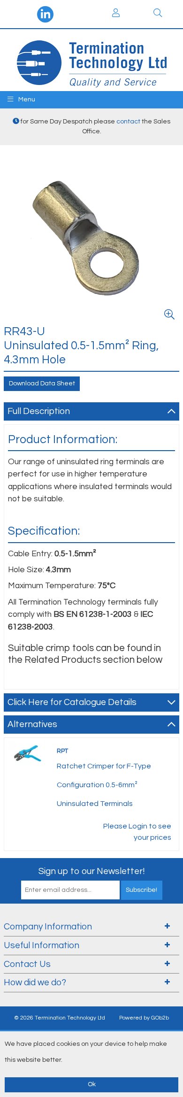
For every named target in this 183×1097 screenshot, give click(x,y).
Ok (92, 1084)
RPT (62, 751)
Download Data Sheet (42, 383)
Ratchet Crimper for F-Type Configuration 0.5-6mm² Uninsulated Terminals (104, 784)
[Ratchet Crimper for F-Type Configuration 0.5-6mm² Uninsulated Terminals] (27, 754)
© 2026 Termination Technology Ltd (59, 1018)
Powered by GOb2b (144, 1018)
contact (128, 121)
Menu (26, 99)
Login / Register (116, 14)
